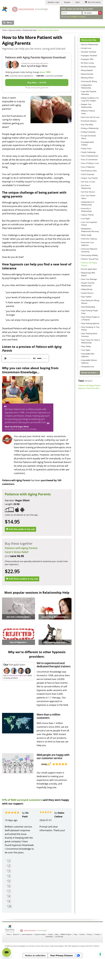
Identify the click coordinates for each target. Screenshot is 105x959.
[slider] (20, 358)
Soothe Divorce (87, 293)
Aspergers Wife (87, 59)
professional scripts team (17, 675)
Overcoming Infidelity (89, 255)
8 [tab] (9, 896)
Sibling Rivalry (87, 289)
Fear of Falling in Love (90, 163)
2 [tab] (9, 866)
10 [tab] (10, 906)
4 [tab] (9, 876)
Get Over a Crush (88, 182)
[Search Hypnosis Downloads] (100, 13)
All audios (88, 13)
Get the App (59, 936)
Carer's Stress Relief (16, 552)
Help (75, 934)
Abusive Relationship (89, 44)
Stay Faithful (86, 297)
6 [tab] (9, 886)
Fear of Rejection (88, 167)
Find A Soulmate (87, 174)
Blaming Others (87, 78)
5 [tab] (9, 881)
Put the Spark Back (89, 269)
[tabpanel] (19, 832)
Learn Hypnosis (27, 934)
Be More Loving (87, 63)
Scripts (50, 934)
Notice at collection (35, 955)
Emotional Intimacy (89, 121)
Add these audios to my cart (23, 579)
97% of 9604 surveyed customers (22, 799)
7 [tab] (9, 891)
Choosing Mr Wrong (89, 81)
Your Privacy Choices (61, 955)
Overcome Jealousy (89, 239)
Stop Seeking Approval (90, 323)
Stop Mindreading (88, 307)
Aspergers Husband (89, 56)
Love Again (85, 219)
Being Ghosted (87, 74)
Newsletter (49, 936)
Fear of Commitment (89, 160)
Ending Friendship (88, 132)
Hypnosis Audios (40, 934)
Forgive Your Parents (89, 178)
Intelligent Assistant (78, 16)
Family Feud (86, 149)
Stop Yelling (86, 346)
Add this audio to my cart (22, 529)
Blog (56, 934)
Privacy (89, 934)
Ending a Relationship (89, 128)
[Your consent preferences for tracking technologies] (100, 954)
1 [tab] (9, 861)
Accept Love (86, 48)
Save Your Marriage (89, 279)
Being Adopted (87, 70)
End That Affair (87, 125)
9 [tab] (9, 901)
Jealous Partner (87, 215)
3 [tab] (9, 871)
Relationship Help (88, 40)
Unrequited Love (87, 367)
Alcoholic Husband (88, 52)
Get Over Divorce (88, 192)
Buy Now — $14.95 (36, 82)
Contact (81, 934)
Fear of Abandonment (89, 156)
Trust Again (85, 350)
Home (9, 934)
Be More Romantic (88, 67)
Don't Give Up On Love (90, 117)
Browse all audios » (89, 373)
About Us (16, 934)
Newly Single (86, 235)
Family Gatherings (88, 152)
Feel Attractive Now (89, 171)
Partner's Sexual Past (89, 259)
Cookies (97, 934)
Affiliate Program (66, 934)
